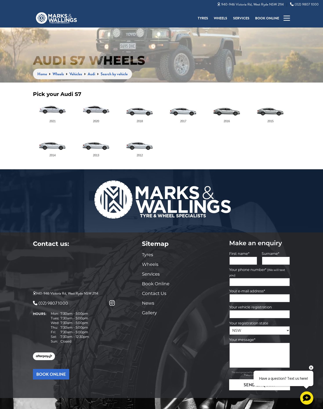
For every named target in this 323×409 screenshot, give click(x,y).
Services (241, 18)
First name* (239, 254)
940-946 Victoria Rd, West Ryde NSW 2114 (252, 4)
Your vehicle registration (250, 307)
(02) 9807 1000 (307, 4)
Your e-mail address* (247, 291)
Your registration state (248, 323)
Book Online (267, 18)
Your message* (242, 340)
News (148, 303)
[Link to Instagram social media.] (112, 303)
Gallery (149, 312)
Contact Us (154, 293)
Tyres (203, 18)
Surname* (270, 254)
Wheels (220, 18)
